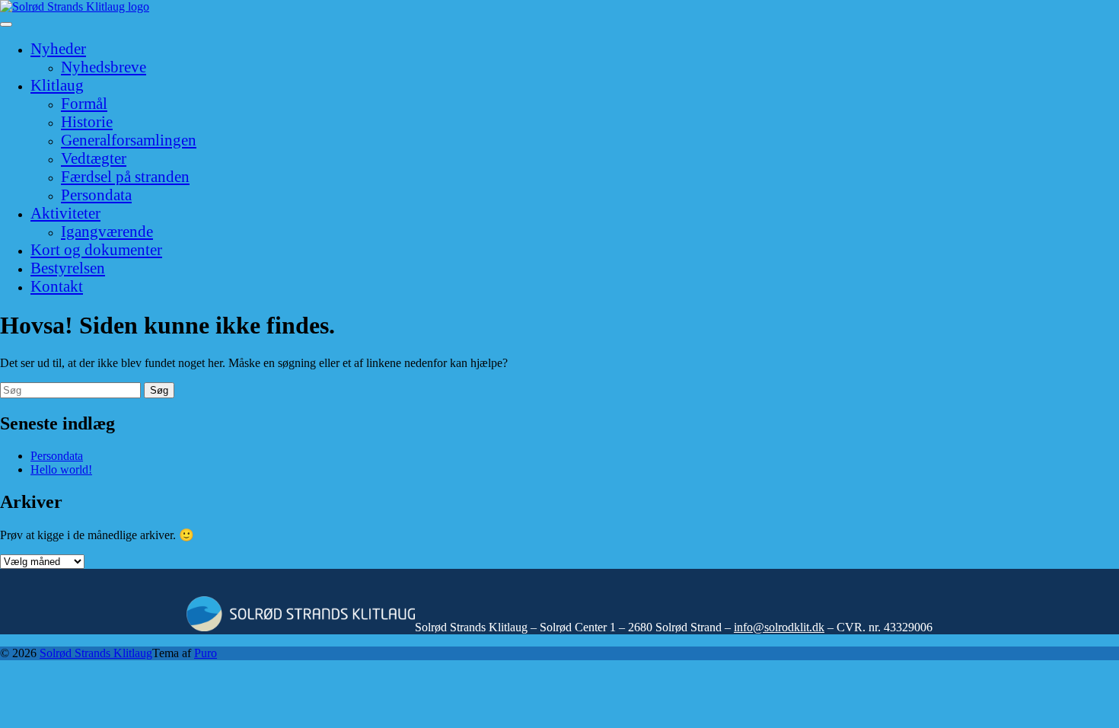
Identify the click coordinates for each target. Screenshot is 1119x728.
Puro (205, 653)
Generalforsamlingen (128, 139)
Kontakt (56, 286)
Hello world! (61, 469)
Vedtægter (93, 158)
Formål (84, 103)
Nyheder (58, 48)
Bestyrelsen (67, 267)
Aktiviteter (65, 213)
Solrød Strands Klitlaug (96, 653)
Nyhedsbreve (103, 66)
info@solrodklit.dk (779, 627)
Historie (87, 121)
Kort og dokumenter (96, 249)
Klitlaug (57, 85)
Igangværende (107, 231)
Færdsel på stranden (125, 176)
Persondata (96, 194)
